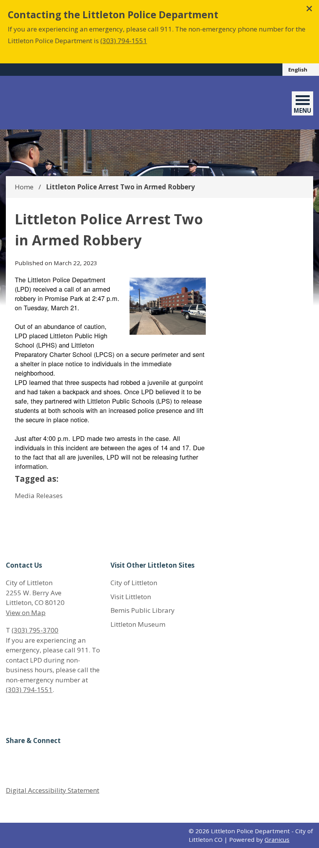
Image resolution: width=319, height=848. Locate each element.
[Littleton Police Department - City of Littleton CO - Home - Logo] (59, 102)
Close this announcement (309, 8)
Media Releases (39, 495)
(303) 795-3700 (35, 630)
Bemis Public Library (142, 610)
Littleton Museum (137, 624)
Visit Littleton (130, 596)
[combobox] (300, 69)
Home (24, 186)
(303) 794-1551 (123, 40)
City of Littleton (133, 582)
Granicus (277, 839)
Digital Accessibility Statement (52, 790)
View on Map (26, 612)
